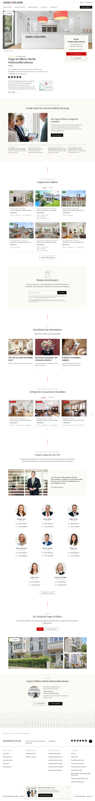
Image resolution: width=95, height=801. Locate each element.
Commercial (44, 7)
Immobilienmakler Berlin (9, 50)
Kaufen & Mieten (7, 7)
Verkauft (43, 397)
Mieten (51, 187)
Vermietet (51, 397)
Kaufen (44, 187)
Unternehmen (53, 7)
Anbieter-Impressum (48, 691)
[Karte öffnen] (46, 85)
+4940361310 (52, 741)
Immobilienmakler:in (33, 7)
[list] (47, 354)
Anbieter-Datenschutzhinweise (51, 693)
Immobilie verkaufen (20, 7)
